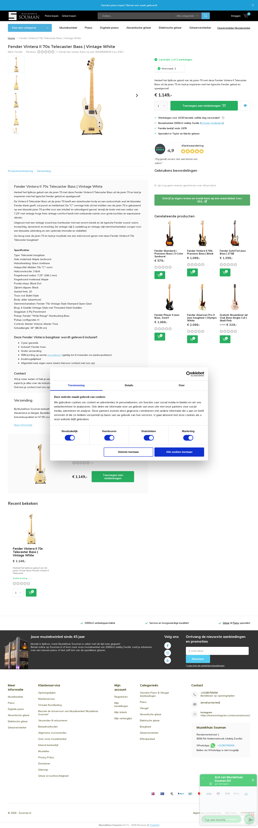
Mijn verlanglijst (123, 718)
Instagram (167, 653)
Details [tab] (129, 385)
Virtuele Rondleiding (50, 705)
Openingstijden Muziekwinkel (233, 28)
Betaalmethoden (48, 726)
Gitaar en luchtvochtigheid (53, 775)
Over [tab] (182, 385)
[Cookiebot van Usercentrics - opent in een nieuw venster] (188, 374)
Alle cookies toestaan (179, 451)
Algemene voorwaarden (52, 732)
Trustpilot (154, 825)
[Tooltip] (223, 118)
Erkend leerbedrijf (48, 745)
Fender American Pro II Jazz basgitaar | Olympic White (202, 317)
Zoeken (205, 15)
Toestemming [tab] (76, 385)
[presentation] (137, 95)
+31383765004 (209, 692)
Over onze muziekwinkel (52, 738)
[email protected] (210, 702)
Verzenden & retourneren (52, 720)
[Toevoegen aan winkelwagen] (31, 593)
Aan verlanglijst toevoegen (245, 106)
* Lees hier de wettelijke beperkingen (205, 665)
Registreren (121, 696)
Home (11, 38)
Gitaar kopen (69, 15)
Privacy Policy (46, 757)
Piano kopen (52, 15)
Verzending (44, 171)
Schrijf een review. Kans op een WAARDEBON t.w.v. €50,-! (91, 51)
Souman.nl (25, 812)
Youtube (167, 660)
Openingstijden (47, 692)
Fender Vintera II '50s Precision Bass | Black (200, 252)
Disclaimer (44, 763)
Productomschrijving (20, 171)
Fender (19, 51)
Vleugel (144, 708)
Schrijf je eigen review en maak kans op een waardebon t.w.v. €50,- (202, 200)
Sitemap (43, 769)
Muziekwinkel (68, 27)
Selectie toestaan (128, 451)
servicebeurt (54, 355)
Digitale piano (109, 27)
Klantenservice (46, 698)
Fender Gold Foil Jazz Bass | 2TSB (233, 252)
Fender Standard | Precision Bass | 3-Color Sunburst (168, 253)
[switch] (109, 438)
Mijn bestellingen (121, 704)
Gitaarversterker (200, 27)
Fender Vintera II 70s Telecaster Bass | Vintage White (28, 552)
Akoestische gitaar (138, 27)
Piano (88, 27)
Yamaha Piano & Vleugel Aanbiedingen (154, 694)
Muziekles (43, 751)
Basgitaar (145, 726)
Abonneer (198, 659)
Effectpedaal (147, 738)
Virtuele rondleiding (212, 123)
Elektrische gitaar (170, 27)
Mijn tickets (120, 712)
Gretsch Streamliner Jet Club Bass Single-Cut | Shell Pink (234, 317)
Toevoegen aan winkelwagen (113, 476)
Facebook (167, 645)
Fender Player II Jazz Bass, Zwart (166, 316)
